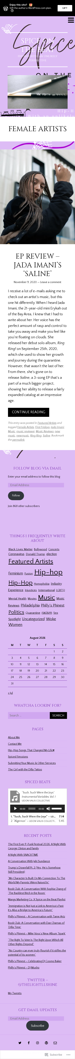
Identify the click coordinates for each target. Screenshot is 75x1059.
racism (47, 613)
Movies (32, 598)
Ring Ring (36, 435)
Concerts (53, 549)
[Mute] (48, 809)
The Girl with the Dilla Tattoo (25, 769)
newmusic (22, 435)
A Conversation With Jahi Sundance (29, 861)
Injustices (31, 590)
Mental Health (17, 598)
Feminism (15, 573)
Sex (55, 613)
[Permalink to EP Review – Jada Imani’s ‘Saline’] (37, 196)
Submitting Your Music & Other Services (32, 763)
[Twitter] (20, 1043)
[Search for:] (37, 715)
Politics (16, 612)
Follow (16, 495)
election (51, 554)
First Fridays (42, 427)
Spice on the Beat (37, 45)
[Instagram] (38, 1043)
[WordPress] (46, 1043)
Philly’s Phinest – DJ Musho (23, 967)
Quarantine (33, 613)
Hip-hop (48, 572)
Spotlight (14, 619)
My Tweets (15, 993)
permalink (18, 439)
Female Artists (25, 427)
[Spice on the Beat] (38, 92)
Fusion (28, 573)
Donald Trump (35, 554)
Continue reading (28, 412)
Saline (46, 435)
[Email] (55, 1043)
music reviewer (25, 431)
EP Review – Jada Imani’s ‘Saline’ (38, 265)
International (46, 590)
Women (15, 625)
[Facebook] (29, 1043)
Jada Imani (57, 427)
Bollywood (40, 549)
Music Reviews (45, 431)
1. (33, 816)
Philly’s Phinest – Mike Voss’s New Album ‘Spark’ (37, 933)
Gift (64, 8)
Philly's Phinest (52, 605)
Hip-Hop (20, 582)
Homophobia (41, 583)
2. (33, 821)
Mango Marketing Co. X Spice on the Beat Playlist (36, 899)
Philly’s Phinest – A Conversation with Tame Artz (36, 916)
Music (11, 431)
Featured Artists (47, 423)
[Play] (15, 809)
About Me (14, 737)
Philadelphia (30, 606)
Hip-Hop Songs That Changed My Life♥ (31, 750)
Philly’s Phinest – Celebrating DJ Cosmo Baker (35, 961)
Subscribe (37, 1026)
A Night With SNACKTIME (23, 854)
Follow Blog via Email (37, 468)
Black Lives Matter (20, 549)
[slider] (57, 808)
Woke (51, 619)
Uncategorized (33, 619)
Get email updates (37, 1010)
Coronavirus (16, 554)
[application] (37, 809)
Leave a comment (50, 282)
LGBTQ (60, 590)
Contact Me (15, 744)
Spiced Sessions (18, 756)
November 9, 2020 (25, 282)
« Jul (10, 693)
